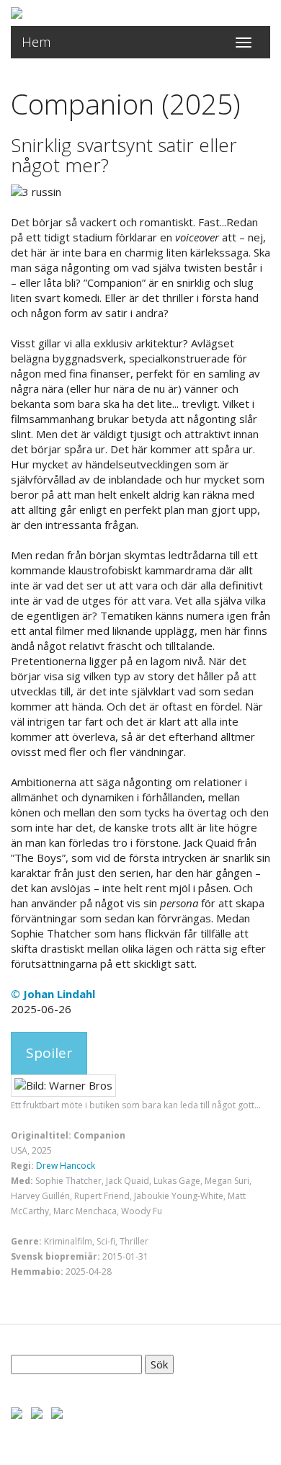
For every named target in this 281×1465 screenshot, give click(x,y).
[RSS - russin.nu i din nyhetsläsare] (57, 1411)
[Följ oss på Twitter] (37, 1411)
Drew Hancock (65, 1165)
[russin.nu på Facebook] (16, 1411)
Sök (159, 1364)
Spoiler (49, 1052)
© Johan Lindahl (53, 994)
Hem (36, 41)
